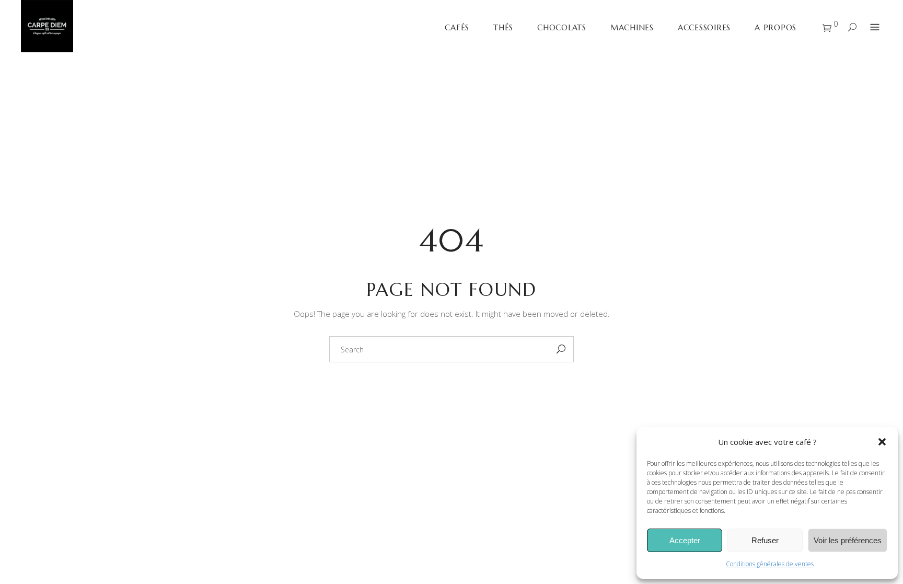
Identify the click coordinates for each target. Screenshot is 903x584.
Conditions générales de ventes (770, 563)
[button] (882, 442)
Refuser (765, 540)
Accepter (684, 540)
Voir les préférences (848, 540)
